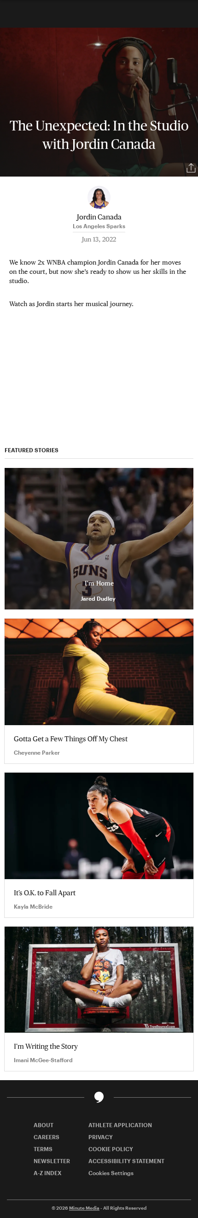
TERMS (43, 1149)
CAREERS (46, 1137)
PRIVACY (100, 1137)
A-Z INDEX (48, 1173)
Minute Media (84, 1208)
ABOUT (43, 1125)
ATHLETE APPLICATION (120, 1125)
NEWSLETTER (52, 1161)
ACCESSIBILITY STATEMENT (126, 1161)
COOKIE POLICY (110, 1149)
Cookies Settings (111, 1173)
